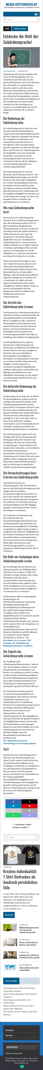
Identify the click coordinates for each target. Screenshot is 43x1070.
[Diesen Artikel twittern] (29, 801)
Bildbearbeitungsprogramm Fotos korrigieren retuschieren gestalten (29, 930)
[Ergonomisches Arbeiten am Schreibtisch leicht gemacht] (10, 957)
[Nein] (40, 1063)
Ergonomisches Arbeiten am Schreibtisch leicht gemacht (29, 956)
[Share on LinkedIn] (13, 806)
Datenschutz (10, 1030)
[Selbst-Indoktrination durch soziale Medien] (10, 970)
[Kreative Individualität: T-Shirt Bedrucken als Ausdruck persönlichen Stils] (21, 863)
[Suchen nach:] (21, 837)
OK (22, 1066)
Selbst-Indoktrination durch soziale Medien (29, 969)
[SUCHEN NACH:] (21, 19)
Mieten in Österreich (14, 1053)
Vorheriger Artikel (23, 824)
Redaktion (11, 71)
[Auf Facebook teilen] (13, 801)
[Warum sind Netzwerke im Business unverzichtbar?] (10, 944)
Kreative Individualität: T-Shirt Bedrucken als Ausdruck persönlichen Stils (20, 879)
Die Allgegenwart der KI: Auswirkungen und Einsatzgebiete (19, 742)
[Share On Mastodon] (29, 815)
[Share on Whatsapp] (13, 815)
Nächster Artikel (19, 827)
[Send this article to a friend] (13, 810)
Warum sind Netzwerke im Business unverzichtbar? (28, 943)
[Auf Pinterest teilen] (29, 806)
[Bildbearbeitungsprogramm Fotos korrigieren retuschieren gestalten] (10, 929)
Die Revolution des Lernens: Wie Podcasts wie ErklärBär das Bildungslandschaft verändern (17, 641)
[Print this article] (29, 810)
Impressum (9, 1035)
